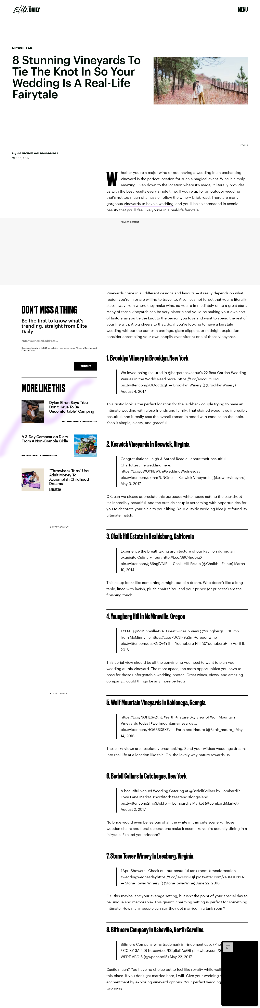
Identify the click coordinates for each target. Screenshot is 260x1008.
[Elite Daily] (26, 9)
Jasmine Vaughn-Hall (38, 153)
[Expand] (226, 944)
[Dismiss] (253, 944)
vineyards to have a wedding (148, 203)
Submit (85, 366)
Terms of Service (84, 348)
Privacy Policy (29, 350)
